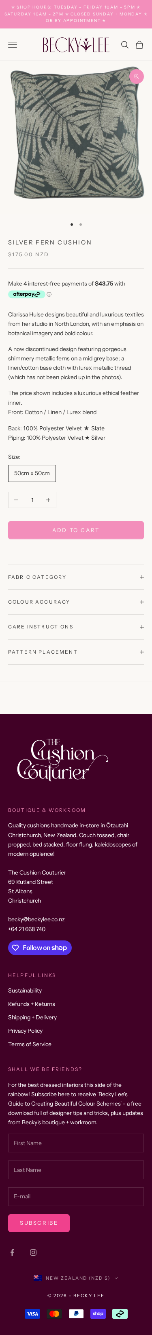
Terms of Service (29, 1044)
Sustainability (25, 990)
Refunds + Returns (31, 1004)
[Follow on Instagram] (33, 1252)
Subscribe (39, 1222)
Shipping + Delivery (32, 1017)
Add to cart (76, 530)
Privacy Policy (25, 1030)
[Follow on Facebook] (12, 1252)
